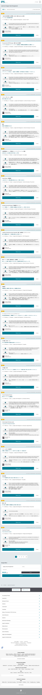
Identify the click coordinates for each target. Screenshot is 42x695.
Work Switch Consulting (12, 682)
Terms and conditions (15, 642)
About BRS (16, 641)
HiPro (31, 672)
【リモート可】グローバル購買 (7, 97)
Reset (31, 572)
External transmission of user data (21, 645)
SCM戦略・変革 (5, 367)
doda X (33, 669)
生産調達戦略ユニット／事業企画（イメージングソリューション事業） (14, 151)
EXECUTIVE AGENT (14, 669)
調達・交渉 (4, 503)
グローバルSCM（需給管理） (7, 449)
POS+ (28, 682)
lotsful (11, 672)
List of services (21, 675)
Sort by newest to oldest (36, 9)
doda (9, 669)
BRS (19, 669)
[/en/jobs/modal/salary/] (30, 567)
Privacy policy (23, 642)
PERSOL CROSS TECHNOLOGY (34, 665)
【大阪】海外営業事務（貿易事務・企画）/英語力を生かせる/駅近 (13, 16)
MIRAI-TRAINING (21, 672)
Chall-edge (26, 665)
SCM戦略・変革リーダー (6, 340)
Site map (26, 641)
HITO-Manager (19, 682)
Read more (18, 35)
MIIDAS (23, 669)
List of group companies (21, 658)
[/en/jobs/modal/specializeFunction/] (11, 567)
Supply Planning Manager (7, 70)
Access (21, 641)
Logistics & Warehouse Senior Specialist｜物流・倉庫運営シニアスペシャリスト (16, 232)
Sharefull (15, 672)
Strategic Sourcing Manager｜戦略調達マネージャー (11, 205)
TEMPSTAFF (5, 665)
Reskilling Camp (32, 682)
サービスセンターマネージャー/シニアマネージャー (11, 313)
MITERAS (24, 682)
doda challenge (27, 669)
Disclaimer (29, 642)
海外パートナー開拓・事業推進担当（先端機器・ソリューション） (13, 259)
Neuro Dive (27, 672)
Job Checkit (10, 665)
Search (21, 575)
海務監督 (3, 286)
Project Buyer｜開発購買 (6, 178)
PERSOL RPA (4, 682)
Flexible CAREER (20, 665)
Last (26, 556)
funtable (14, 665)
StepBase (38, 682)
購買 (3, 124)
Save (37, 35)
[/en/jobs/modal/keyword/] (21, 570)
